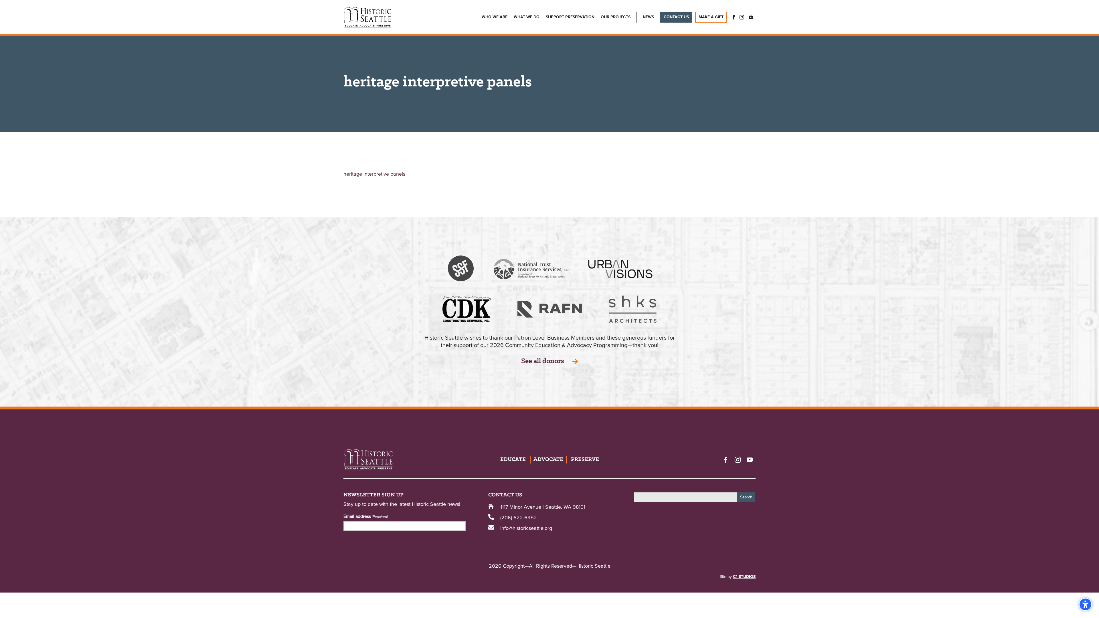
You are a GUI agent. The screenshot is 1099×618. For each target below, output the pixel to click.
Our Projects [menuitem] (615, 17)
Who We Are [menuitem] (494, 17)
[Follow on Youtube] (750, 459)
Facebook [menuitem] (732, 17)
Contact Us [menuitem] (676, 17)
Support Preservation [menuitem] (570, 17)
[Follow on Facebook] (726, 459)
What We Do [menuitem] (526, 17)
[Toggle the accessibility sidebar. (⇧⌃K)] (1085, 604)
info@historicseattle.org (526, 528)
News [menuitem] (648, 17)
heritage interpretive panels (374, 174)
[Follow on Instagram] (738, 459)
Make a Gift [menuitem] (711, 17)
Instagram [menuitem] (741, 17)
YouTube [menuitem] (751, 17)
